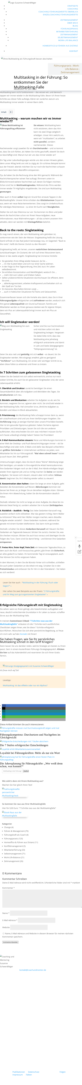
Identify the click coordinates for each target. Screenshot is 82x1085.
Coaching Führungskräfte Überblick (58, 11)
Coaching (73, 9)
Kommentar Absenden (10, 942)
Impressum (17, 1074)
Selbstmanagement (68, 37)
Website (6, 927)
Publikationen (18, 1072)
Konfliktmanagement (13, 846)
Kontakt (73, 51)
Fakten (29, 1074)
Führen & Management (14, 831)
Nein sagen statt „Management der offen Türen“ (66, 1030)
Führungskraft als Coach (15, 834)
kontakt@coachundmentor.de (32, 970)
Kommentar (8, 888)
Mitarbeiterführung (67, 31)
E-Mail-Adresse (9, 920)
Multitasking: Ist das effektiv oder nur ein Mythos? (25, 685)
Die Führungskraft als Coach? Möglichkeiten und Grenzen (65, 1051)
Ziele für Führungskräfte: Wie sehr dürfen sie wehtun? (66, 989)
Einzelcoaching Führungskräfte (60, 14)
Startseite (72, 6)
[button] (4, 705)
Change (7, 827)
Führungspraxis (69, 28)
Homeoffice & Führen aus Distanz (60, 45)
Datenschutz (33, 1072)
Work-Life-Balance (68, 40)
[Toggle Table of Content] (9, 112)
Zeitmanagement (69, 20)
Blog (75, 26)
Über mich (72, 23)
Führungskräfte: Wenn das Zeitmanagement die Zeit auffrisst (65, 1010)
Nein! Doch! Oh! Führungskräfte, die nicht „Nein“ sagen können (63, 967)
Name (5, 913)
